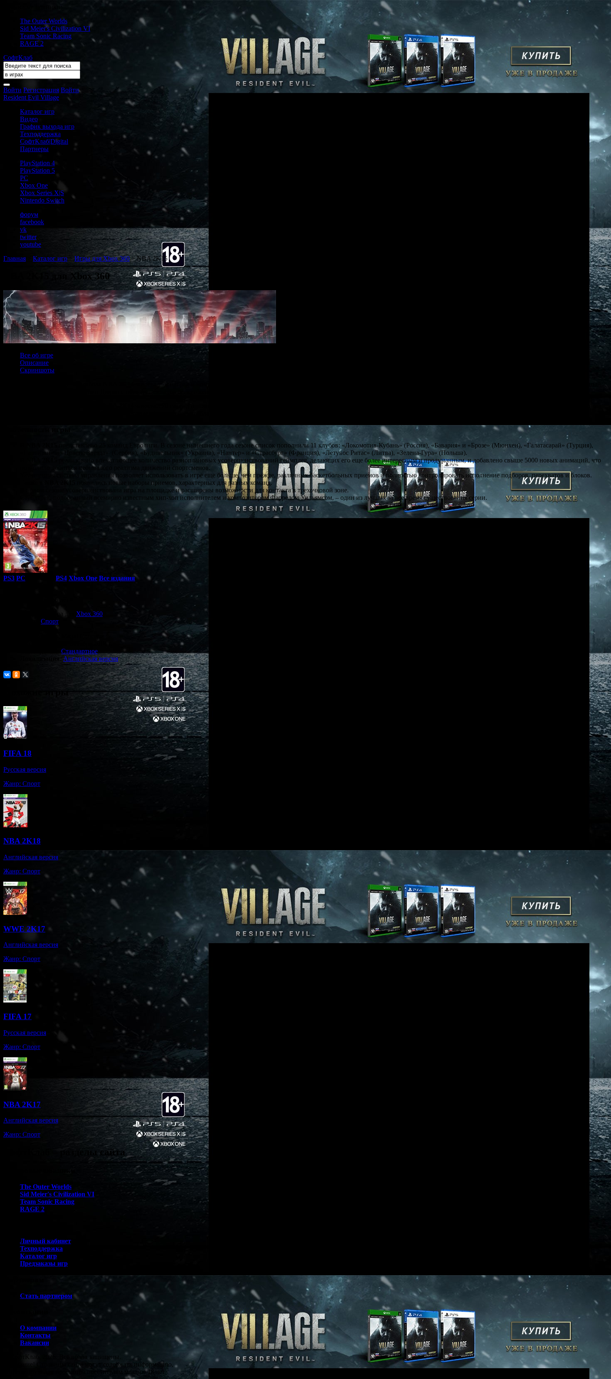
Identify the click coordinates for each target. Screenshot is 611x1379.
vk (23, 229)
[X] (25, 674)
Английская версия (90, 658)
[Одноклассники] (16, 674)
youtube (30, 244)
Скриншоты (37, 370)
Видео (29, 118)
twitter (28, 236)
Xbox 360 (89, 613)
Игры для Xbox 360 (102, 258)
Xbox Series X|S (42, 192)
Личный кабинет (45, 1241)
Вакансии (34, 1342)
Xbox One (34, 185)
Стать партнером (46, 1295)
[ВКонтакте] (7, 674)
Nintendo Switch (42, 200)
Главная (14, 258)
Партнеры (34, 148)
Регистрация (41, 89)
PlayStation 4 (37, 162)
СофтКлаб (17, 57)
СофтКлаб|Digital (44, 141)
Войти (12, 89)
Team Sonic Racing (45, 35)
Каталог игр (37, 111)
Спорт (50, 621)
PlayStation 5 (37, 170)
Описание (34, 362)
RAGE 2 (32, 43)
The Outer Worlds (43, 20)
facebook (32, 221)
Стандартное (79, 651)
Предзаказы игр (44, 1263)
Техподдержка (40, 133)
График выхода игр (47, 126)
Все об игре (36, 355)
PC (24, 177)
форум (29, 214)
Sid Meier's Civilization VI (55, 28)
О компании (38, 1327)
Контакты (35, 1335)
